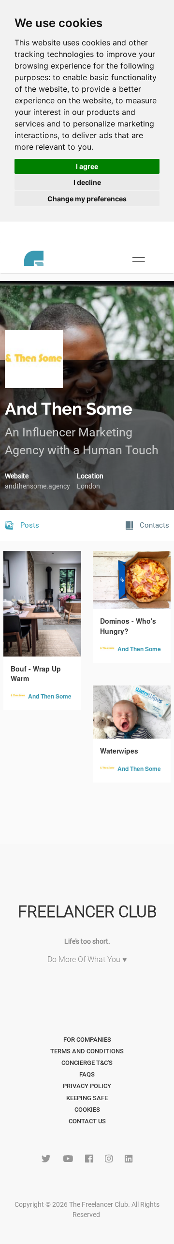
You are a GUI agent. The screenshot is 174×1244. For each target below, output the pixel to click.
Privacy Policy (87, 1086)
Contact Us (87, 1121)
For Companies (87, 1039)
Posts (28, 525)
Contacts (153, 525)
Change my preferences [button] (87, 199)
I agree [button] (87, 166)
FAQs (87, 1074)
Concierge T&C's (87, 1062)
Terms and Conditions (87, 1051)
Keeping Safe (87, 1098)
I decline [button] (87, 182)
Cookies (87, 1109)
